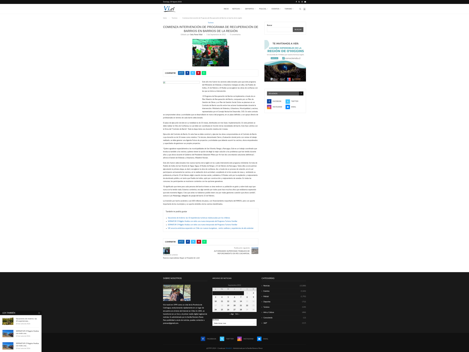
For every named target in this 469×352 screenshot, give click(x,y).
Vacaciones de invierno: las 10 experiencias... (26, 320)
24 (216, 310)
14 (241, 301)
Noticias (236, 9)
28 (241, 310)
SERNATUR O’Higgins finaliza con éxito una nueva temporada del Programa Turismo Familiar (202, 221)
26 (228, 310)
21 (241, 305)
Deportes (249, 9)
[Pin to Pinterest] (198, 73)
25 (222, 310)
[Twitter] (299, 2)
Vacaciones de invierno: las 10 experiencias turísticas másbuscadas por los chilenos (199, 218)
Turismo (288, 9)
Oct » (237, 314)
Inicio (226, 9)
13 (234, 301)
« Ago (232, 314)
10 (216, 301)
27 (234, 310)
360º (284, 323)
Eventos (275, 9)
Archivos (215, 320)
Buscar (269, 25)
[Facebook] (296, 2)
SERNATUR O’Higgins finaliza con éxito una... (27, 332)
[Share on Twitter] (192, 73)
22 (247, 305)
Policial (262, 9)
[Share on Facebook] (187, 73)
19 (228, 305)
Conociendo (284, 318)
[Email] (305, 2)
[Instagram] (302, 2)
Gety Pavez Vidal (196, 35)
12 (228, 301)
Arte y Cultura (284, 312)
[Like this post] (182, 73)
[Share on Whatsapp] (204, 73)
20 (234, 305)
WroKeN (229, 348)
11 (222, 301)
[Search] (300, 9)
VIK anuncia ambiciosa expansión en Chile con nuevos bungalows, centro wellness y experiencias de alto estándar (211, 228)
